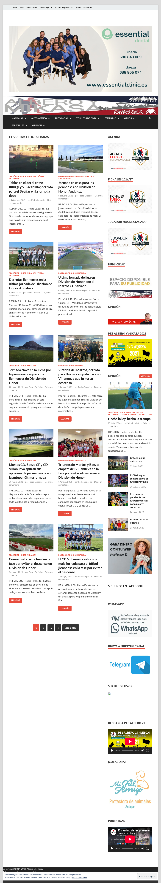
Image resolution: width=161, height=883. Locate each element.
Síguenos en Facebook (125, 586)
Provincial (61, 118)
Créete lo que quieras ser (137, 459)
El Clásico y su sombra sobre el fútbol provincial (139, 478)
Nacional (17, 118)
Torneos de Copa (86, 118)
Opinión (37, 125)
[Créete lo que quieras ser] (118, 458)
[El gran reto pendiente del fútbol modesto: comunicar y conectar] (118, 494)
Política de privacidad (64, 7)
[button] (80, 59)
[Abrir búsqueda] (150, 118)
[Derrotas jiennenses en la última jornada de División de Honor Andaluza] (31, 256)
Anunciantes (31, 7)
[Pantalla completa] (148, 750)
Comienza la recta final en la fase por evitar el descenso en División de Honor (30, 563)
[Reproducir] (112, 750)
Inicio (14, 7)
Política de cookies (84, 7)
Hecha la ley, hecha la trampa (129, 419)
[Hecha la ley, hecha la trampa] (130, 383)
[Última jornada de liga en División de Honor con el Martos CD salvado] (80, 256)
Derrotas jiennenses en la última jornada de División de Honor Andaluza (30, 284)
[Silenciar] (142, 750)
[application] (130, 741)
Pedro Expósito (38, 200)
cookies (41, 872)
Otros (128, 118)
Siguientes (70, 627)
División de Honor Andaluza (22, 176)
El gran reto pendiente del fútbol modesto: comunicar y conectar (139, 500)
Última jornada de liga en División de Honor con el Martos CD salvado (76, 281)
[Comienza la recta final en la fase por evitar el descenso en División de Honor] (31, 537)
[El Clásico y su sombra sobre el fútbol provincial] (118, 475)
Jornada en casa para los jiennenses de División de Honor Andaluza (76, 187)
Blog (21, 7)
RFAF (150, 415)
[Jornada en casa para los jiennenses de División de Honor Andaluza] (80, 159)
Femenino (110, 118)
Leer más (14, 231)
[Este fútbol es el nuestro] (118, 519)
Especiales (18, 125)
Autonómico (39, 118)
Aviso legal (44, 7)
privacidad (31, 872)
